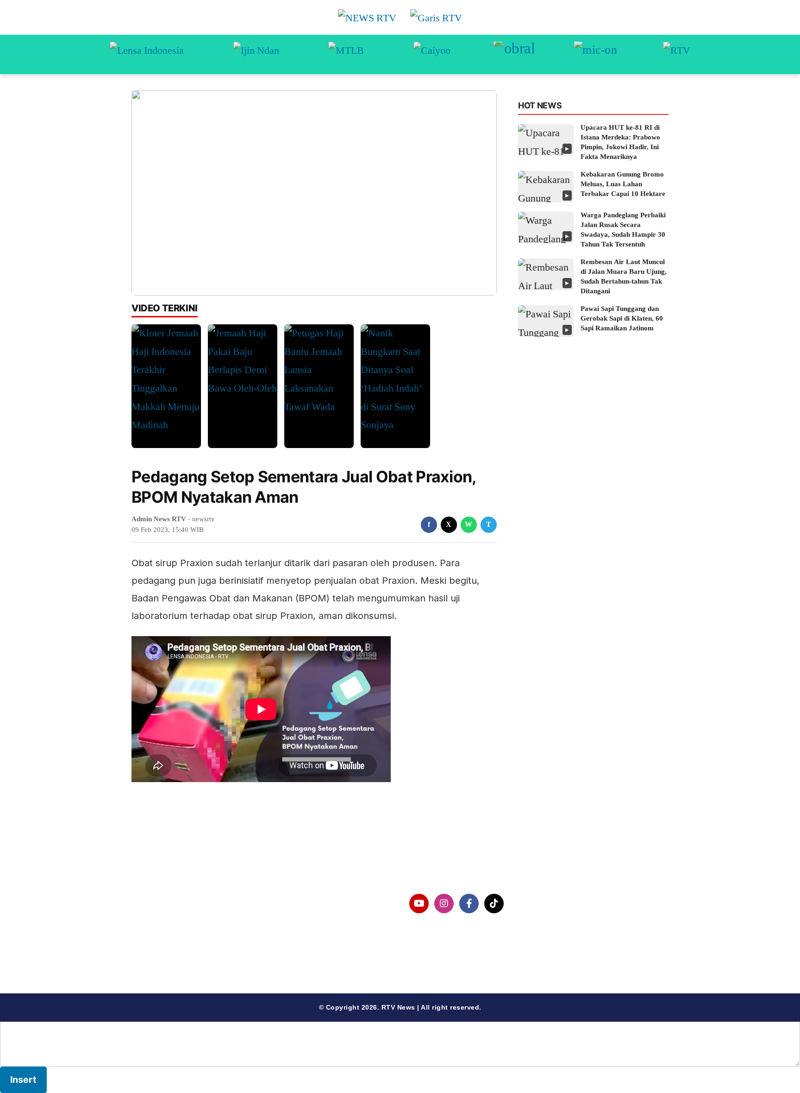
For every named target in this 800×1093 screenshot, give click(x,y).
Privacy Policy (171, 927)
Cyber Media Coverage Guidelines (207, 951)
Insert (23, 1079)
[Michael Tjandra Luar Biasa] (346, 54)
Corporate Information (186, 903)
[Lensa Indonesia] (147, 54)
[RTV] (676, 54)
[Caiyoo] (431, 54)
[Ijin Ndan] (256, 54)
